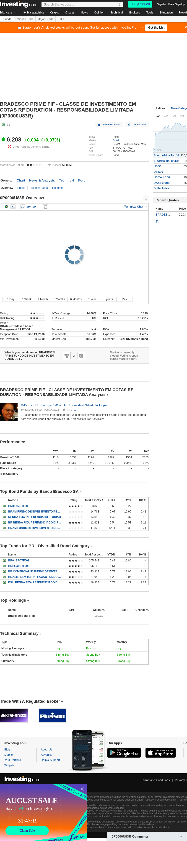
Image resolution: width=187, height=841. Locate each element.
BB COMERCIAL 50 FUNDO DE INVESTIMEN (35, 571)
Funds (7, 19)
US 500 (158, 172)
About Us (46, 749)
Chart (21, 180)
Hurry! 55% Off (140, 4)
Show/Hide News (45, 206)
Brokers (134, 12)
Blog (7, 749)
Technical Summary (19, 633)
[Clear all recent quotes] (157, 220)
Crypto (54, 12)
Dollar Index (161, 188)
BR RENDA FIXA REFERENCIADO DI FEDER (35, 522)
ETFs (61, 19)
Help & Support (50, 760)
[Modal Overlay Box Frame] (43, 812)
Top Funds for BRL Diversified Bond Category (45, 546)
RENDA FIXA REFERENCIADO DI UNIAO (34, 517)
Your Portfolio (12, 760)
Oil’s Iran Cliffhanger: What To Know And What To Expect (66, 405)
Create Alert (139, 124)
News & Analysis (42, 180)
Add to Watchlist (111, 124)
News (84, 12)
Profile (21, 188)
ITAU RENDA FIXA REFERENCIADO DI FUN (35, 582)
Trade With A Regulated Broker (30, 701)
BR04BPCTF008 (18, 560)
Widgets (9, 765)
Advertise (46, 754)
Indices (160, 108)
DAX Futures (162, 182)
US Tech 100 (162, 177)
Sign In (161, 4)
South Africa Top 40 (166, 155)
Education (166, 12)
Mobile (8, 754)
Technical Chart (134, 206)
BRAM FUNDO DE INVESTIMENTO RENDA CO (35, 528)
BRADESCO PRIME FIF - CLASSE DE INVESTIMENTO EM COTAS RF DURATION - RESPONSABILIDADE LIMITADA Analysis (66, 392)
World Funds (25, 19)
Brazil (116, 140)
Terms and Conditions (155, 780)
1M (34, 206)
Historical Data (39, 188)
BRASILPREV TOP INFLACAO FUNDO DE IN (35, 577)
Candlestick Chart (6, 206)
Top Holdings (13, 600)
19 (74, 409)
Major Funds (45, 19)
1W (28, 206)
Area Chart (13, 206)
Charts (69, 12)
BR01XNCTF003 (18, 506)
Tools (149, 12)
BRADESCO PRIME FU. (171, 214)
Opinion (99, 12)
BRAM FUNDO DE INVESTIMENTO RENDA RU (35, 511)
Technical (117, 12)
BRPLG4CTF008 (18, 566)
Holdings (57, 188)
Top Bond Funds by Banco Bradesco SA (39, 491)
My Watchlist (35, 12)
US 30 (157, 166)
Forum (83, 180)
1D (23, 206)
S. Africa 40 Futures (166, 161)
